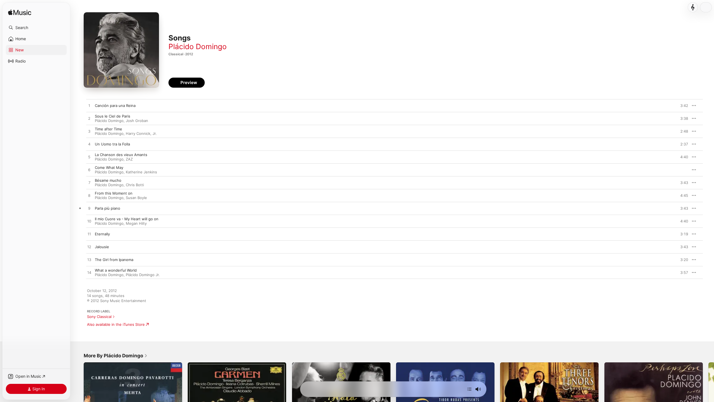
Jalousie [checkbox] (102, 247)
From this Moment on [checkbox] (113, 193)
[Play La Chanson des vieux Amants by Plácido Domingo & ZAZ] (89, 157)
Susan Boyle (136, 197)
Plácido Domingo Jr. (143, 274)
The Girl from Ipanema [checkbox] (114, 259)
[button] (36, 27)
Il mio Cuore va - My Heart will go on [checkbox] (126, 219)
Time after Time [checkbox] (108, 129)
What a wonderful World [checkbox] (116, 270)
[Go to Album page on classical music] (693, 7)
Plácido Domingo (197, 46)
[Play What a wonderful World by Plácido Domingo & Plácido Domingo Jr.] (89, 272)
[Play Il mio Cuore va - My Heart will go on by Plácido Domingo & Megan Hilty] (89, 221)
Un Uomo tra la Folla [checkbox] (112, 144)
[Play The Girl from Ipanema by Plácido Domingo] (89, 259)
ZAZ (129, 159)
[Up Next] (469, 389)
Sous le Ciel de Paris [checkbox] (112, 116)
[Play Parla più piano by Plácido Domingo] (89, 208)
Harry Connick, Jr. (141, 133)
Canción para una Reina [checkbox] (115, 105)
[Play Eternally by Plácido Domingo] (89, 234)
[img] (19, 12)
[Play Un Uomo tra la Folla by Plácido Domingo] (89, 144)
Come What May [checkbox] (109, 167)
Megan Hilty (136, 223)
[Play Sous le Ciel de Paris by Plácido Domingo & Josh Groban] (89, 118)
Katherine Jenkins (141, 172)
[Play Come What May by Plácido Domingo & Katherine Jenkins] (89, 170)
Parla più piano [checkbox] (107, 208)
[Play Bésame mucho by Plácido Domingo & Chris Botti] (89, 182)
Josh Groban (137, 120)
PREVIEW (682, 105)
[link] (116, 356)
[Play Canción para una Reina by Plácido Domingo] (89, 105)
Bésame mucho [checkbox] (108, 180)
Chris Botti (135, 185)
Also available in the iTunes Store (116, 324)
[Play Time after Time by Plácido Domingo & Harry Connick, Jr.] (89, 131)
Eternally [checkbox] (102, 234)
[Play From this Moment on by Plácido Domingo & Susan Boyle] (89, 195)
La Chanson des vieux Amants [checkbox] (121, 154)
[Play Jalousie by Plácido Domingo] (89, 247)
